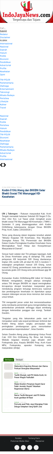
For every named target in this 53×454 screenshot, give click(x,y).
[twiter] (29, 447)
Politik (3, 56)
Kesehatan (5, 71)
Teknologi (5, 92)
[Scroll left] (1, 165)
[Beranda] (1, 112)
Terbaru (9, 359)
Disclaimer (39, 441)
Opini (2, 74)
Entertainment (7, 89)
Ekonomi (4, 59)
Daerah (3, 49)
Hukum (3, 53)
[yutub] (23, 447)
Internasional (6, 43)
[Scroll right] (4, 165)
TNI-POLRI (5, 79)
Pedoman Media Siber (19, 441)
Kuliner (3, 104)
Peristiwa (4, 98)
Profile (3, 68)
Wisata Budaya (7, 95)
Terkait (19, 359)
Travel (3, 107)
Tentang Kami (34, 438)
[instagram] (36, 447)
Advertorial (5, 65)
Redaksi (18, 438)
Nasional (4, 46)
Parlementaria (6, 83)
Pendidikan (5, 62)
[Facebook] (16, 447)
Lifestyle (4, 101)
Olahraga (4, 86)
